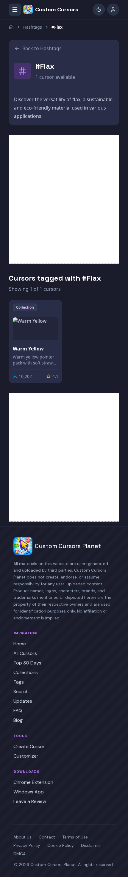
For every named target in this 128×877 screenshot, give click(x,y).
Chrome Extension (33, 782)
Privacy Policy (26, 845)
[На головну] (11, 27)
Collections (25, 672)
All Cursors (25, 653)
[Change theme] (99, 10)
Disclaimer (91, 845)
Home (19, 644)
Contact (47, 837)
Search (21, 691)
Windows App (28, 792)
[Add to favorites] (53, 309)
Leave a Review (29, 801)
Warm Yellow (28, 348)
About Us (22, 837)
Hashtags (32, 27)
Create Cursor (29, 746)
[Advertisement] (64, 199)
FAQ (17, 710)
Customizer (25, 756)
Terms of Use (75, 837)
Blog (18, 720)
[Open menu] (15, 10)
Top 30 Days (27, 663)
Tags (18, 682)
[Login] (113, 10)
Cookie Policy (60, 845)
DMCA (19, 853)
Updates (22, 701)
